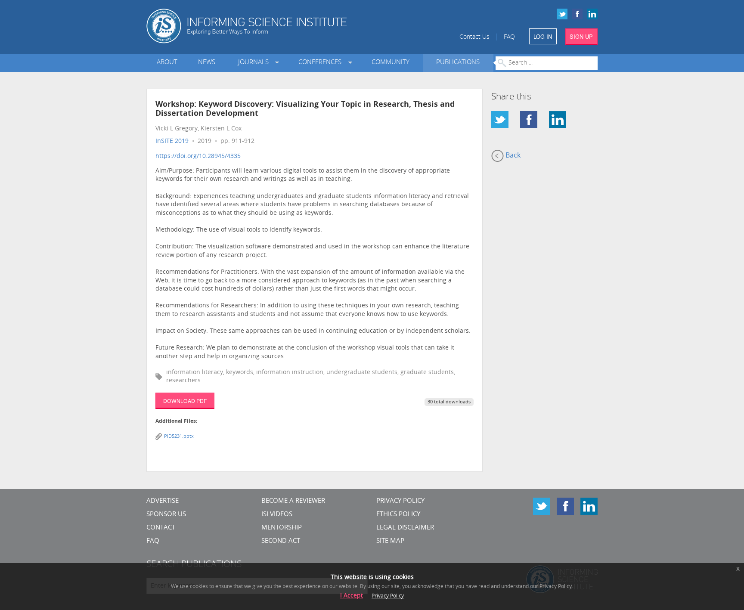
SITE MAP (390, 541)
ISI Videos (276, 514)
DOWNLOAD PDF (185, 400)
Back (512, 155)
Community (390, 62)
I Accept (351, 596)
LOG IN (542, 36)
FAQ (509, 37)
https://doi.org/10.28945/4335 (198, 156)
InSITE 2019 (172, 141)
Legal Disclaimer (405, 528)
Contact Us (474, 37)
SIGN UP (581, 36)
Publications (458, 62)
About (167, 62)
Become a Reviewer (293, 501)
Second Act (280, 541)
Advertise (162, 501)
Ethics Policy (398, 514)
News (206, 62)
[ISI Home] (276, 26)
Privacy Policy (400, 501)
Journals (255, 62)
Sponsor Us (166, 514)
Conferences (321, 62)
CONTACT (160, 528)
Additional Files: (176, 421)
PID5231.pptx (179, 436)
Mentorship (281, 528)
